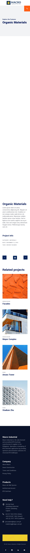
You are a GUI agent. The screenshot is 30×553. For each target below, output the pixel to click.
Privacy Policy (6, 473)
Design (9, 245)
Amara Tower (8, 374)
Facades (14, 245)
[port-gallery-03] (15, 105)
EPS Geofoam (6, 491)
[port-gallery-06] (15, 59)
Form (4, 372)
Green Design (6, 301)
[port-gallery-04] (15, 186)
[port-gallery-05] (15, 82)
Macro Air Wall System (9, 485)
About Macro (6, 464)
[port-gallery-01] (15, 132)
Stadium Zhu (8, 410)
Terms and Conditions (9, 470)
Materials (13, 240)
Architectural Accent (8, 488)
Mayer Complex (9, 339)
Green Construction (8, 467)
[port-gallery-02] (15, 159)
